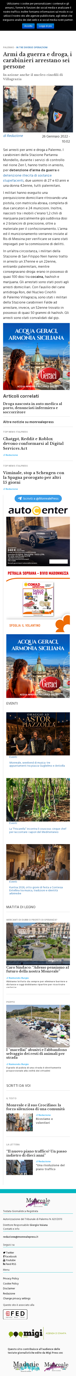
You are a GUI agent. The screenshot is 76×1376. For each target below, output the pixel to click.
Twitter (9, 1253)
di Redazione (13, 136)
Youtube (10, 1260)
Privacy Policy (11, 1279)
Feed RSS (10, 1264)
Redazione (9, 1294)
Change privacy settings (16, 1298)
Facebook (10, 1257)
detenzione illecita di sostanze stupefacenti (27, 178)
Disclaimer (9, 1289)
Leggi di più (45, 26)
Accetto (28, 26)
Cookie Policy (11, 1284)
